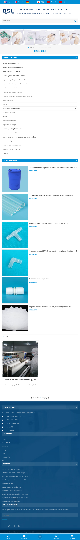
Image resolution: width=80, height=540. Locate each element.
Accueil (31, 48)
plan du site (6, 457)
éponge (5, 117)
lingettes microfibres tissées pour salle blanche (17, 96)
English (10, 2)
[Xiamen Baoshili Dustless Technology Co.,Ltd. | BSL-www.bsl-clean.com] (40, 11)
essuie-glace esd (8, 100)
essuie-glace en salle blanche (12, 88)
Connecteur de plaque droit (39, 279)
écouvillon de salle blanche (11, 149)
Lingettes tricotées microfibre (12, 490)
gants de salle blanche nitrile (12, 145)
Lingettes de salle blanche (11, 501)
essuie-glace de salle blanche (14, 76)
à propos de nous (8, 450)
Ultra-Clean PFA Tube (11, 63)
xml (3, 460)
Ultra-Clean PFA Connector (13, 67)
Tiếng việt (53, 2)
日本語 (42, 2)
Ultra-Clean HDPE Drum (11, 72)
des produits (6, 443)
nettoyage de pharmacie (12, 129)
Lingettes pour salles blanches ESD (14, 480)
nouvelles (5, 446)
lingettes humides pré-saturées (12, 92)
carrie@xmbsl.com (12, 423)
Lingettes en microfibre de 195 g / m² (15, 498)
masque (5, 153)
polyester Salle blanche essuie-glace (15, 476)
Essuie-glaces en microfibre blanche (15, 494)
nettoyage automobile (11, 108)
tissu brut (5, 104)
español (31, 2)
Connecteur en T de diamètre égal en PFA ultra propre (48, 223)
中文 (63, 2)
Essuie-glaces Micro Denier (11, 487)
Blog (3, 453)
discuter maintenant (40, 536)
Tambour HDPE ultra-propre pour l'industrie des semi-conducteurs (53, 168)
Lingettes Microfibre (9, 483)
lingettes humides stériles (10, 133)
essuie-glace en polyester (11, 469)
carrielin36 (9, 427)
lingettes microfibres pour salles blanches (15, 84)
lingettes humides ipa (9, 125)
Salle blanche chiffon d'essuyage (13, 473)
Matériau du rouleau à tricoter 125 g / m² (20, 380)
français (20, 2)
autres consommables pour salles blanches (19, 137)
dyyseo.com (74, 532)
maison (4, 439)
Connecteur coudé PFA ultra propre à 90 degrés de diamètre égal (53, 251)
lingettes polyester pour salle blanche (14, 80)
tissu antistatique (8, 141)
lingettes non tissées (9, 113)
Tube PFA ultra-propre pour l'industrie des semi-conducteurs (51, 195)
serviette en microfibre (9, 121)
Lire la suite (33, 171)
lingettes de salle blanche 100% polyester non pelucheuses (50, 307)
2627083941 (10, 430)
